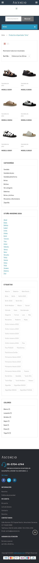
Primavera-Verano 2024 (13, 362)
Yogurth (6, 433)
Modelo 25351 (7, 90)
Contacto (5, 510)
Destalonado (24, 310)
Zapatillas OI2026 (10, 390)
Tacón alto (28, 376)
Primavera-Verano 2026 (13, 371)
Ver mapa (5, 475)
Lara (23, 315)
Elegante (8, 315)
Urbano (30, 381)
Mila (29, 315)
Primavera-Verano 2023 (13, 357)
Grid (4, 43)
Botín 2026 (8, 301)
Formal (16, 315)
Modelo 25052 (26, 120)
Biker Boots (25, 291)
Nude (5, 425)
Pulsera (26, 371)
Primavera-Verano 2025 (13, 367)
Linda (5, 231)
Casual (27, 305)
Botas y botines (9, 195)
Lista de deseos (7, 507)
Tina (5, 241)
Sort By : (6, 56)
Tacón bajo (8, 381)
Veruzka (6, 255)
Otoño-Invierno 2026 (12, 343)
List (8, 43)
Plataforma (20, 348)
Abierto (7, 291)
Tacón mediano (20, 381)
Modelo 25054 (7, 120)
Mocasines (8, 320)
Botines (6, 184)
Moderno (18, 320)
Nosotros (4, 491)
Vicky (5, 257)
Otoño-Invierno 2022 (12, 324)
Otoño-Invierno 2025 (12, 338)
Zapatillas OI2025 (20, 385)
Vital (5, 265)
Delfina (6, 225)
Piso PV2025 (9, 348)
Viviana (6, 268)
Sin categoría (8, 188)
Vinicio (6, 260)
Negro (6, 421)
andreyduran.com (19, 553)
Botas (6, 180)
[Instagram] (14, 480)
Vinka (5, 263)
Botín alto (19, 301)
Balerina (15, 291)
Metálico (6, 417)
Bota (6, 296)
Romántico (8, 376)
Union (5, 244)
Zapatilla (6, 203)
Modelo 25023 (26, 150)
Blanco (6, 409)
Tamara (6, 239)
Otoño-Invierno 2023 (12, 329)
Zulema (6, 271)
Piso (23, 343)
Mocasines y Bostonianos (12, 199)
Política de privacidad (8, 495)
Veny (5, 252)
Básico (20, 305)
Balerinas (7, 191)
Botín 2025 (22, 296)
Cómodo (7, 310)
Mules (26, 320)
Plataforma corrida (11, 352)
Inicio (3, 35)
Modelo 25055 (26, 90)
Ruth (5, 236)
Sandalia (6, 169)
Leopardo (7, 413)
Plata (5, 429)
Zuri (5, 274)
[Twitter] (9, 480)
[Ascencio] (19, 9)
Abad (5, 220)
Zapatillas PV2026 (26, 390)
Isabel (5, 228)
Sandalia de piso (9, 173)
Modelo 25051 (7, 150)
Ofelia (6, 233)
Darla (5, 223)
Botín (13, 296)
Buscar (27, 19)
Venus (6, 249)
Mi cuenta (5, 503)
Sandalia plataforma (10, 177)
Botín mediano (9, 305)
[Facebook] (4, 480)
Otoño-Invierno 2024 (12, 334)
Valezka (6, 247)
